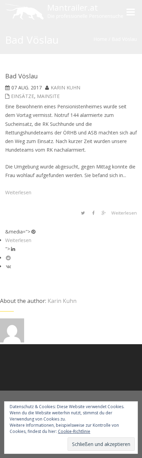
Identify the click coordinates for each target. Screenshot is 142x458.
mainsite (48, 96)
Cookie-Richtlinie (74, 431)
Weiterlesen (18, 192)
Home (100, 39)
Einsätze (22, 96)
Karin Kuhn (65, 87)
